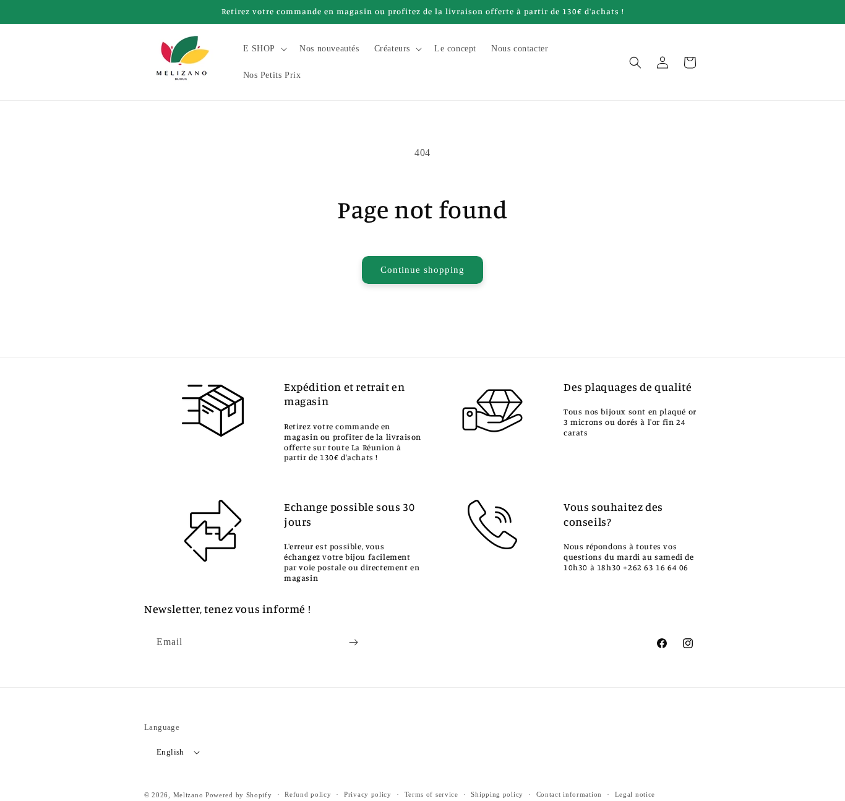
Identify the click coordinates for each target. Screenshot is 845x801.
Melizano (188, 795)
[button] (264, 49)
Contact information (569, 794)
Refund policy (308, 794)
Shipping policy (497, 794)
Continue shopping (422, 270)
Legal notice (635, 794)
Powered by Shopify (238, 795)
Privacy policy (368, 794)
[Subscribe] (353, 642)
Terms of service (431, 794)
